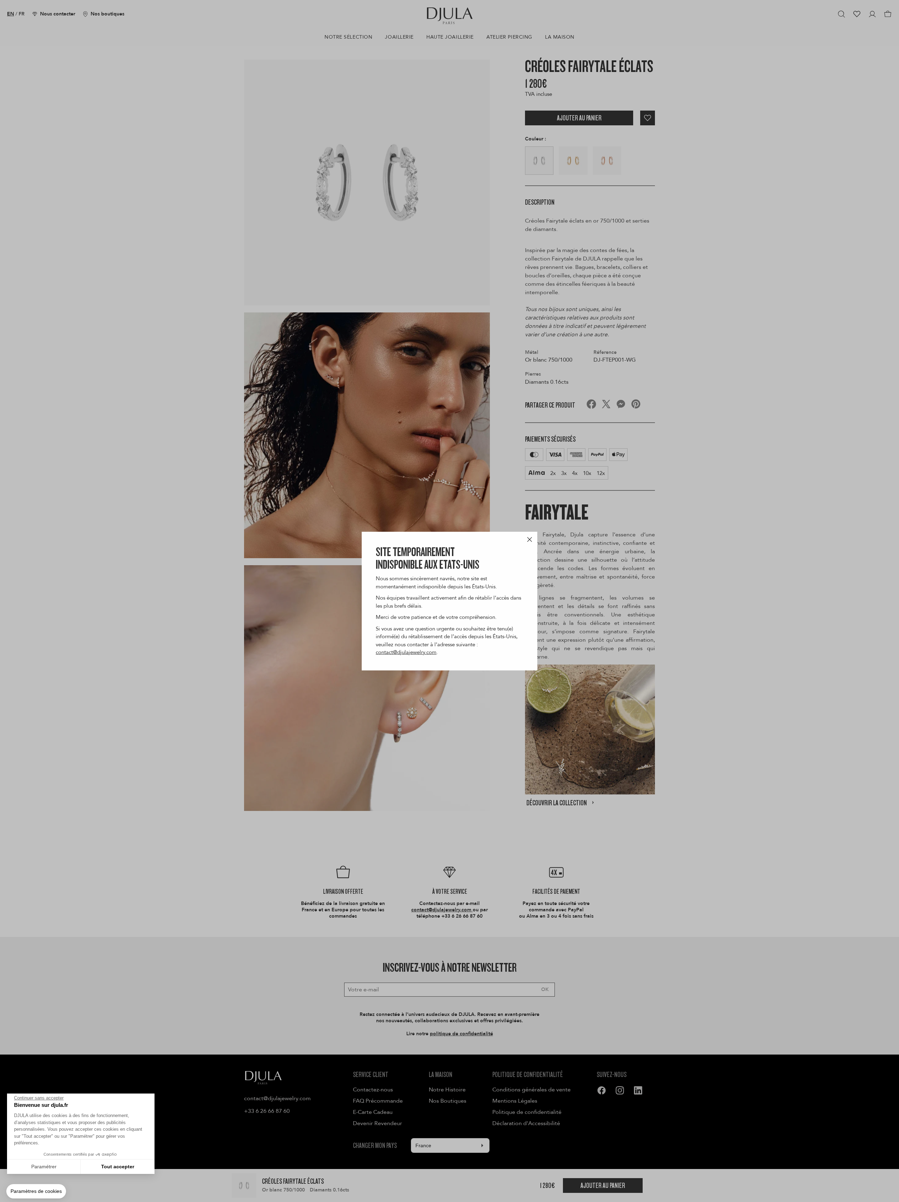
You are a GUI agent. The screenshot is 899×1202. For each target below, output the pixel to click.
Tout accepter (117, 1166)
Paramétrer (44, 1166)
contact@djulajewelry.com (406, 652)
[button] (36, 1191)
